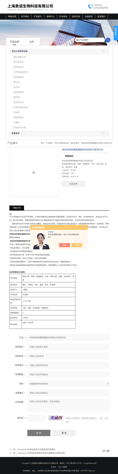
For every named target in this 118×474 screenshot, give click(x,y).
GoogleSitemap (89, 463)
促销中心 (50, 16)
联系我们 (101, 16)
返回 (104, 451)
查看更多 (16, 133)
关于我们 (25, 16)
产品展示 (38, 16)
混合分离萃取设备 (20, 51)
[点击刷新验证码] (55, 418)
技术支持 (76, 16)
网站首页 (12, 16)
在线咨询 (73, 184)
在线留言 (89, 16)
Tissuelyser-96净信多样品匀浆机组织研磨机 (36, 449)
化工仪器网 (62, 467)
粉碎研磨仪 (75, 143)
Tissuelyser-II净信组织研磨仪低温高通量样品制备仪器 (41, 453)
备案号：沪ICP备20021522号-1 (71, 463)
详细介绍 (17, 208)
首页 (42, 143)
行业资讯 (63, 16)
